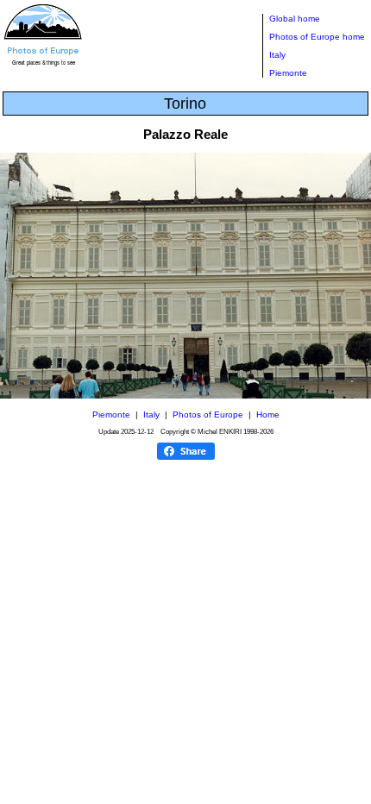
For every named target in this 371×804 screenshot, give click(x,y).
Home (268, 414)
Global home (294, 18)
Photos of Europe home (317, 36)
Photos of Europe (208, 414)
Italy (277, 55)
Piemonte (288, 73)
